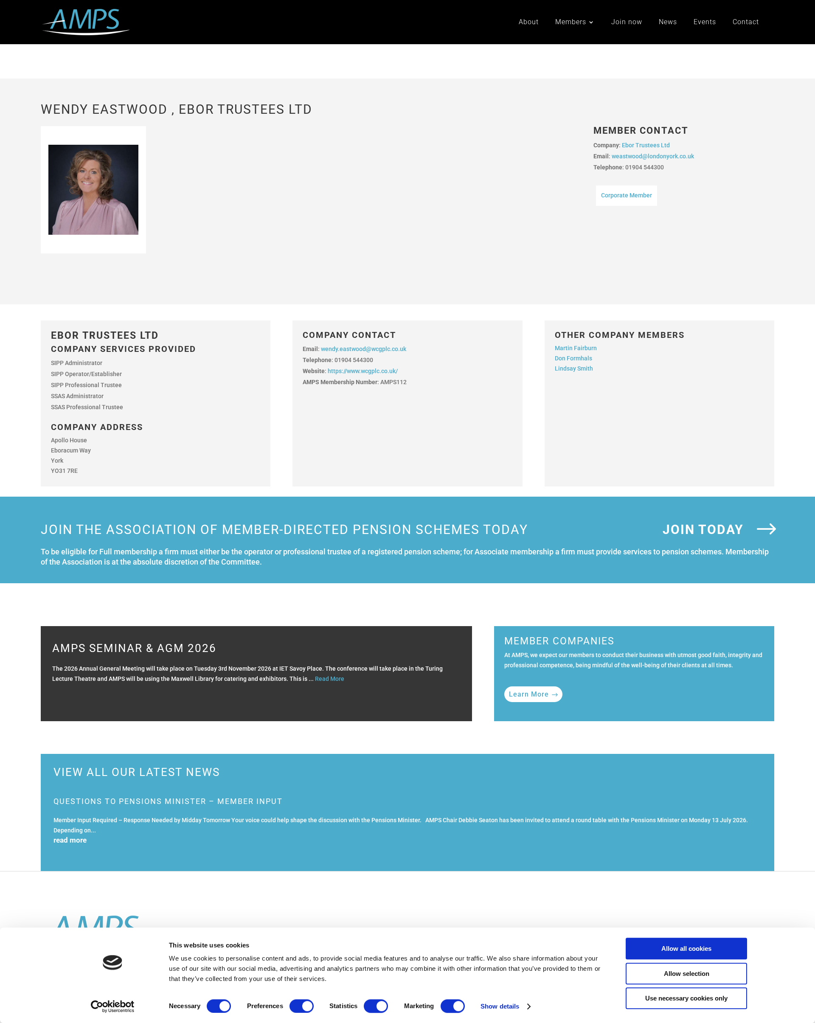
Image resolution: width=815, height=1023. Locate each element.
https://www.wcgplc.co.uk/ (363, 371)
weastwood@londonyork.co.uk (653, 156)
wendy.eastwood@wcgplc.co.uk (363, 349)
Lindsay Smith (574, 368)
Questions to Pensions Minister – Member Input (168, 801)
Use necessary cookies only (686, 998)
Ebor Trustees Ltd (646, 145)
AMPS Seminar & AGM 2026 (134, 648)
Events (705, 22)
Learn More (529, 694)
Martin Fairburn (576, 348)
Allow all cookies (686, 948)
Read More (329, 678)
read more (70, 840)
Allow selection (686, 973)
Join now (626, 22)
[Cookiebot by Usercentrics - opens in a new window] (113, 1006)
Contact (746, 22)
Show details (500, 1006)
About (529, 22)
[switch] (301, 1006)
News (668, 22)
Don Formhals (574, 358)
